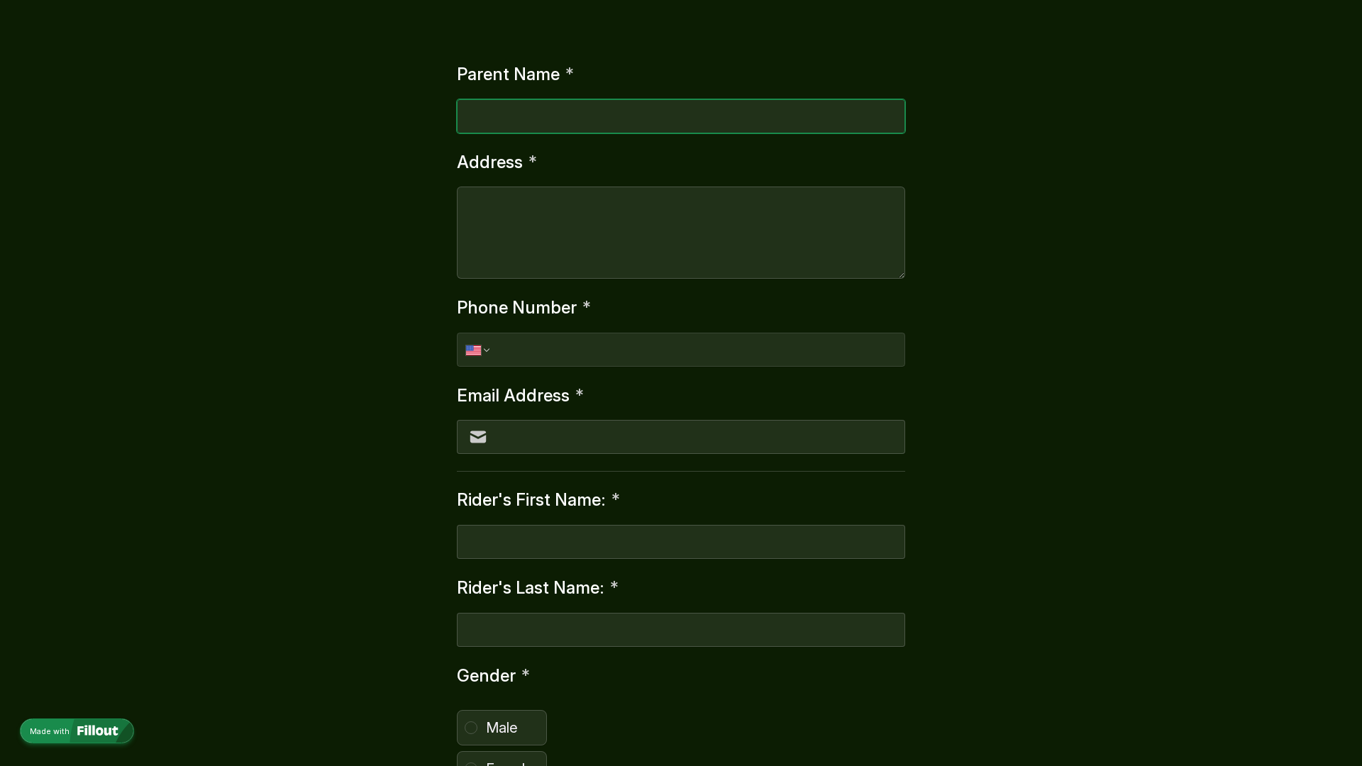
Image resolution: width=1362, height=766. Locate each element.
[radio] (502, 728)
